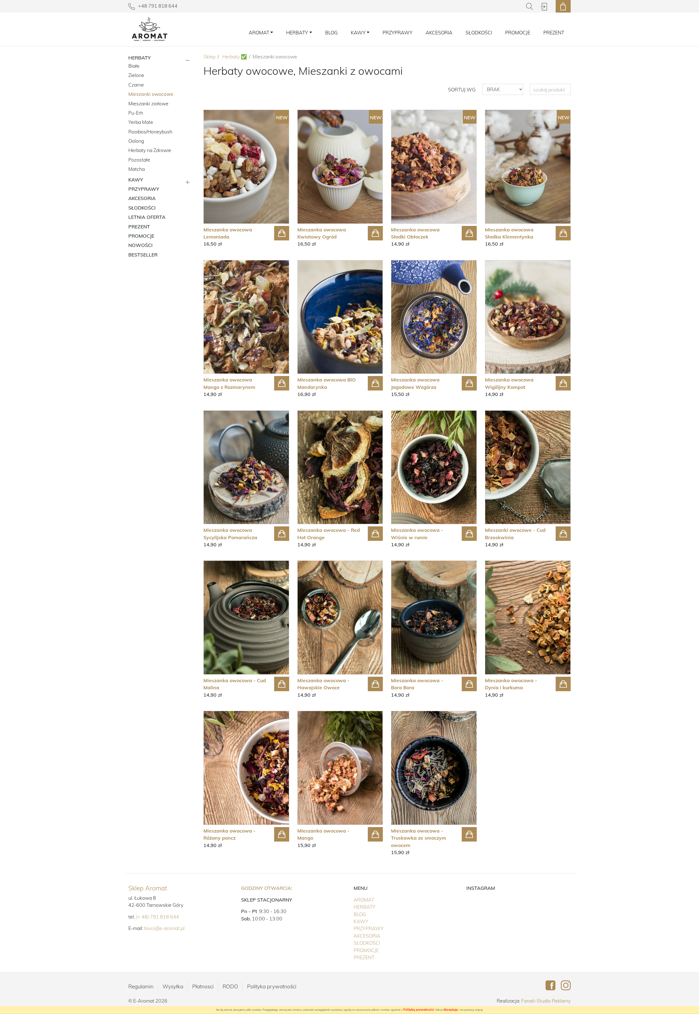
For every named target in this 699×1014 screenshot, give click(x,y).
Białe (134, 66)
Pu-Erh (135, 113)
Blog (331, 32)
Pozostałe (139, 160)
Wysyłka (172, 986)
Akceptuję (450, 1010)
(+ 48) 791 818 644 (157, 917)
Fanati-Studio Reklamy (546, 1001)
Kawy (372, 921)
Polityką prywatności (418, 1010)
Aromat (375, 899)
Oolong (136, 141)
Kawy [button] (358, 32)
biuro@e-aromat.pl (164, 928)
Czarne (136, 85)
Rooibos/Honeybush (150, 132)
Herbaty (376, 906)
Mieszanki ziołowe (148, 103)
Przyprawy (398, 32)
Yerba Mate (140, 122)
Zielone (136, 75)
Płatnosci (203, 986)
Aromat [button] (259, 32)
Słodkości (479, 32)
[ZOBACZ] (246, 317)
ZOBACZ (220, 231)
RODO (230, 986)
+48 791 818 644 (157, 6)
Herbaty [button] (297, 32)
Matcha (136, 169)
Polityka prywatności (271, 986)
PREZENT (553, 32)
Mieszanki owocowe (150, 94)
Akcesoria (439, 32)
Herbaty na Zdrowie (149, 150)
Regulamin (140, 986)
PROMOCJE (517, 32)
